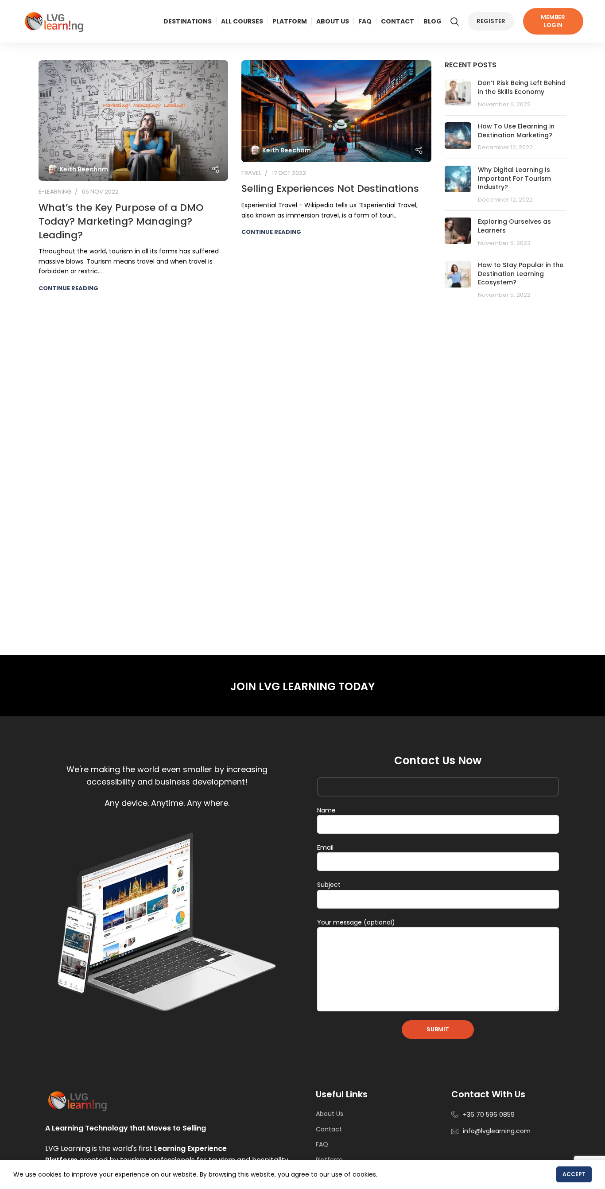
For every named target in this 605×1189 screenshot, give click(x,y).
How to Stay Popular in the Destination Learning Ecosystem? (520, 273)
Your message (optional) (356, 922)
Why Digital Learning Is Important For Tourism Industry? (514, 178)
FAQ (322, 1144)
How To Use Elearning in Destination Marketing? (516, 131)
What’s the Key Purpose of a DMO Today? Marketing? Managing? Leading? (121, 221)
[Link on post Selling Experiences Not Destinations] (336, 111)
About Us (329, 1113)
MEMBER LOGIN (553, 21)
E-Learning (55, 191)
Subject (329, 884)
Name (326, 810)
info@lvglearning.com (497, 1131)
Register (491, 21)
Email (325, 847)
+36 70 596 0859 (489, 1114)
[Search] (454, 21)
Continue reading (68, 288)
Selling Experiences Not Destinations (330, 188)
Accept (574, 1174)
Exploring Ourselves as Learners (514, 226)
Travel (251, 173)
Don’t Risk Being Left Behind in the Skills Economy (522, 87)
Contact (329, 1129)
